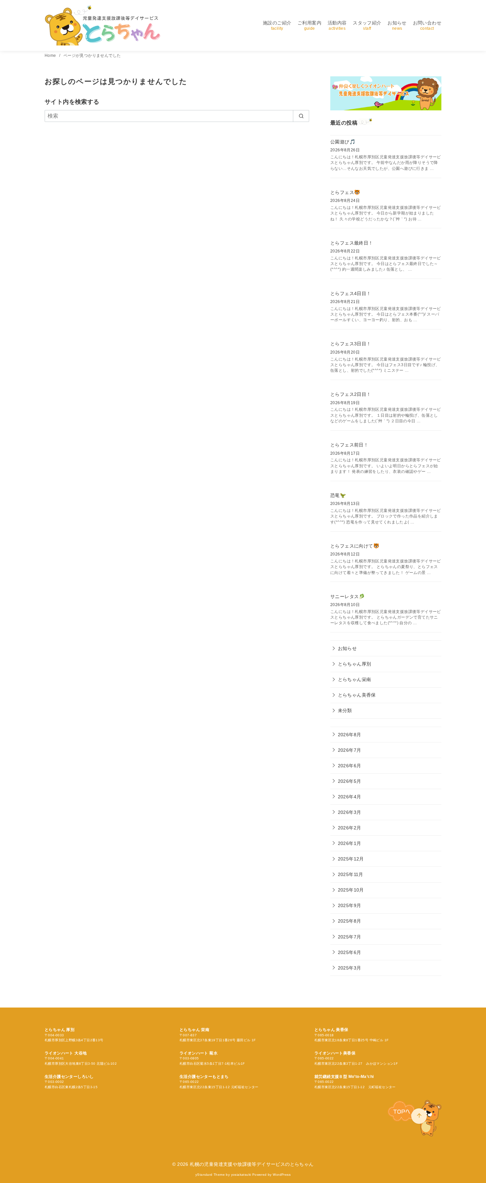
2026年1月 (349, 843)
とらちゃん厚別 (354, 664)
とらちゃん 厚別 (59, 1029)
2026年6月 (349, 765)
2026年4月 (349, 796)
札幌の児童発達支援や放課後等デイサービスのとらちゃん (251, 1164)
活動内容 (337, 25)
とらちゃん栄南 (354, 679)
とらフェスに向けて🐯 (354, 546)
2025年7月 (349, 936)
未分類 (345, 710)
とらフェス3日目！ (350, 343)
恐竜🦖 (338, 495)
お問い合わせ (427, 25)
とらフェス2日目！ (350, 394)
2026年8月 (349, 734)
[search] (301, 116)
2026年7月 (349, 750)
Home (51, 55)
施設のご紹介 (277, 25)
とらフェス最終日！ (351, 243)
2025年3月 (349, 968)
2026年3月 (349, 812)
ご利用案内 (309, 25)
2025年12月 (351, 858)
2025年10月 (351, 890)
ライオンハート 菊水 (199, 1053)
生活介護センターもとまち (204, 1076)
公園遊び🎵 (342, 141)
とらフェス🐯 (345, 192)
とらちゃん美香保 (357, 695)
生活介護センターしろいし (69, 1076)
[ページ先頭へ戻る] (419, 1116)
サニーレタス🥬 (347, 596)
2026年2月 (349, 827)
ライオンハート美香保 (334, 1053)
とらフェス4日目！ (350, 293)
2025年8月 (349, 921)
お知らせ (397, 25)
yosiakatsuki (241, 1174)
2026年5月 (349, 781)
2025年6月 (349, 952)
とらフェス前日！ (349, 444)
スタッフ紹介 (367, 25)
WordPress (282, 1174)
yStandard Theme (210, 1174)
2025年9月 (349, 905)
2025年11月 (350, 874)
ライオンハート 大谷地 (66, 1053)
